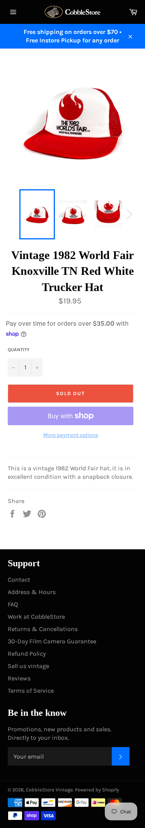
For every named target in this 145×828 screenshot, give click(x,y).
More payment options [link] (70, 435)
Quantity (18, 349)
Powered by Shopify (97, 790)
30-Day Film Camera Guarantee (52, 641)
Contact (19, 579)
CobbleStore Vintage (49, 790)
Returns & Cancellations (43, 629)
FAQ (13, 604)
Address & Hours (32, 592)
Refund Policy (27, 653)
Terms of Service (31, 690)
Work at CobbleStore (36, 616)
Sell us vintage (28, 666)
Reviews (19, 678)
